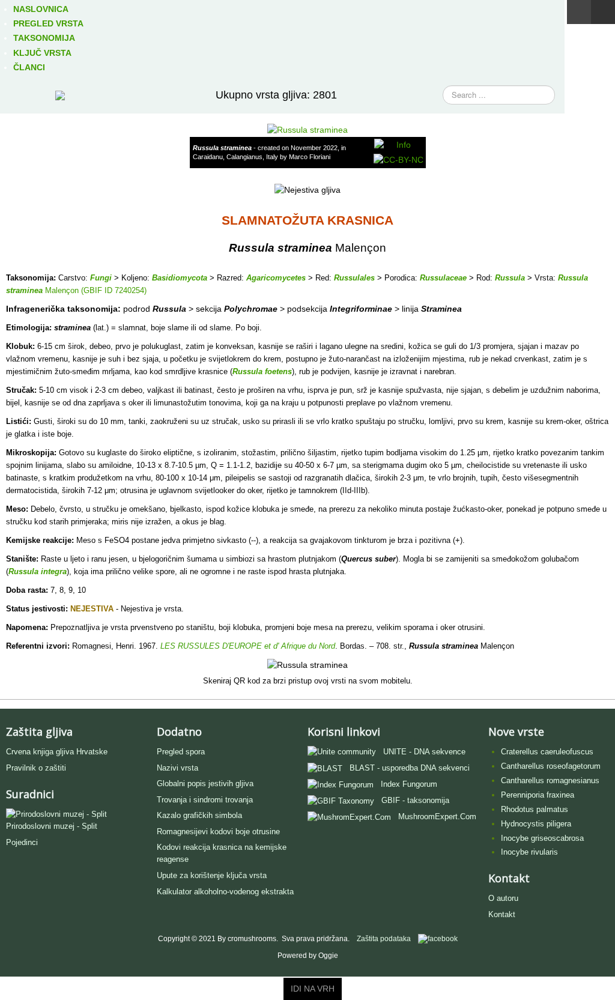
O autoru (503, 898)
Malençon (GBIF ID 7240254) (95, 290)
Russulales (354, 277)
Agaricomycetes (276, 277)
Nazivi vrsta (177, 767)
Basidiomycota (179, 277)
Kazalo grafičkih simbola (199, 815)
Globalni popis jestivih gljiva (205, 783)
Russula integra (37, 571)
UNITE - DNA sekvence (424, 751)
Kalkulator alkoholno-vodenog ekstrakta (225, 891)
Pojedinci (22, 842)
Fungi (101, 277)
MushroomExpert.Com (437, 816)
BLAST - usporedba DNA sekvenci (410, 767)
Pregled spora (181, 751)
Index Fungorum (409, 784)
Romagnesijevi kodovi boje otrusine (218, 831)
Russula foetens (262, 371)
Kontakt (501, 914)
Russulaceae (443, 277)
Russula (510, 277)
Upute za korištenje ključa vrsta (212, 875)
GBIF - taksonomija (415, 800)
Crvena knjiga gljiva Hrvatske (57, 751)
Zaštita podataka (384, 939)
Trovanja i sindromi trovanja (205, 799)
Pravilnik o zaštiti (36, 767)
